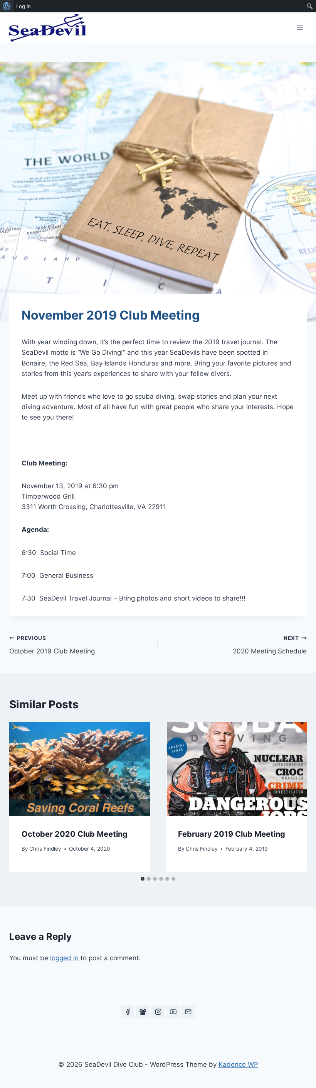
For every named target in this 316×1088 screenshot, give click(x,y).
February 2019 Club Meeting (231, 834)
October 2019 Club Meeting (52, 645)
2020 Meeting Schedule (270, 645)
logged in (64, 958)
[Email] (188, 1011)
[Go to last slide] (22, 797)
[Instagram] (158, 1011)
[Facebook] (127, 1011)
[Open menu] (299, 28)
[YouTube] (173, 1011)
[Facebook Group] (143, 1011)
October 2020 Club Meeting (75, 834)
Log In (23, 6)
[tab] (143, 879)
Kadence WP (238, 1064)
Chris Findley (45, 849)
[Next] (293, 797)
